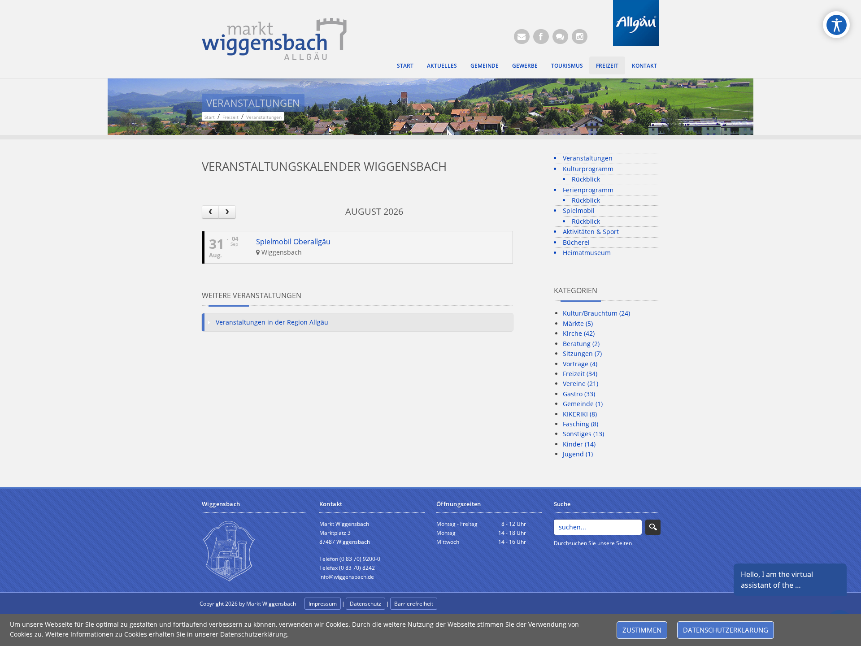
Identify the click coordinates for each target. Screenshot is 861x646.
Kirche (579, 333)
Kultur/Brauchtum (596, 313)
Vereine (580, 383)
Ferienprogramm (588, 190)
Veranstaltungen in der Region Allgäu (272, 322)
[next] (226, 211)
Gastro (579, 394)
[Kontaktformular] (560, 36)
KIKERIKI (580, 414)
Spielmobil (579, 210)
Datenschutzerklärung (725, 629)
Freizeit (607, 65)
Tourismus (567, 65)
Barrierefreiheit (413, 603)
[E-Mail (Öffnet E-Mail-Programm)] (522, 36)
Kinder (579, 444)
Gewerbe (525, 65)
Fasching (580, 424)
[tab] (357, 322)
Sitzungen (582, 353)
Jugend (578, 454)
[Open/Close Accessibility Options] (836, 25)
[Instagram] (579, 36)
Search (653, 527)
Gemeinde (484, 65)
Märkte (578, 323)
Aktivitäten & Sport (591, 231)
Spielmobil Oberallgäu (293, 242)
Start (405, 65)
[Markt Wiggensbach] (274, 38)
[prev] (210, 211)
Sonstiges (583, 433)
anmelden (458, 604)
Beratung (581, 343)
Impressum (323, 603)
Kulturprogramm (588, 169)
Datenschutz (365, 603)
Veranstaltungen (588, 158)
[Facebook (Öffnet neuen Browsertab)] (541, 36)
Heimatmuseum (587, 252)
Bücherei (576, 242)
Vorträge (580, 364)
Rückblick (586, 179)
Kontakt (644, 65)
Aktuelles (442, 65)
